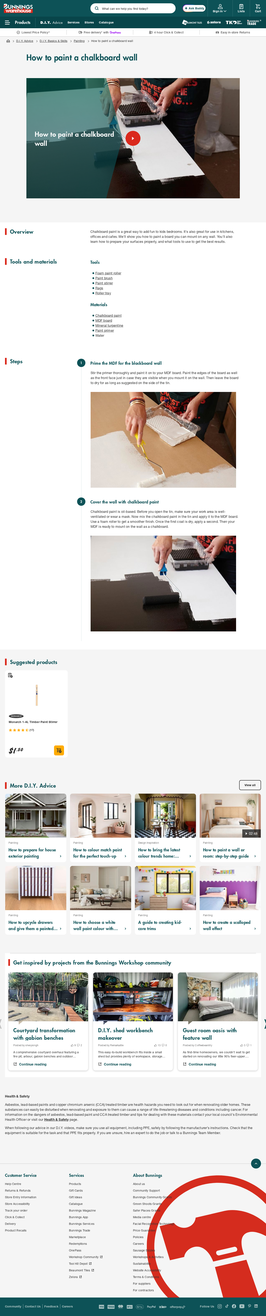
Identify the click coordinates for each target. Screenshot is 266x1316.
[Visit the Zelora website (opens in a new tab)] (214, 22)
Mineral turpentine (109, 325)
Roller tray (103, 293)
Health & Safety (56, 1119)
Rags (99, 288)
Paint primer (104, 330)
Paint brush (104, 278)
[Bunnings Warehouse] (18, 12)
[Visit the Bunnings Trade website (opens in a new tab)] (254, 22)
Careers (67, 1306)
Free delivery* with (96, 32)
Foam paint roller (108, 273)
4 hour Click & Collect (168, 32)
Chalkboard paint (108, 315)
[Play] (133, 138)
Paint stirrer (104, 283)
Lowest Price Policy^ (36, 32)
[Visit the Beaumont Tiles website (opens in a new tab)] (192, 22)
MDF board (103, 320)
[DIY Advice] (52, 22)
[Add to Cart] (59, 750)
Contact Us (33, 1306)
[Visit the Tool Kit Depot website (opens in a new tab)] (234, 22)
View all (250, 785)
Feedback (51, 1306)
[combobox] (133, 8)
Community (13, 1306)
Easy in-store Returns (235, 32)
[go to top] (256, 1164)
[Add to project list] (10, 675)
